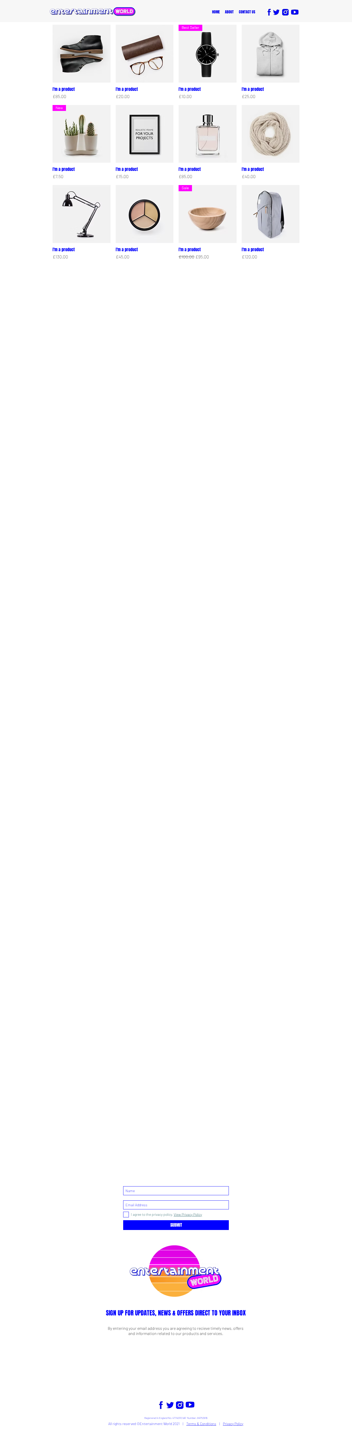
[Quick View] (82, 54)
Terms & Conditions (201, 1423)
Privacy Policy (233, 1423)
